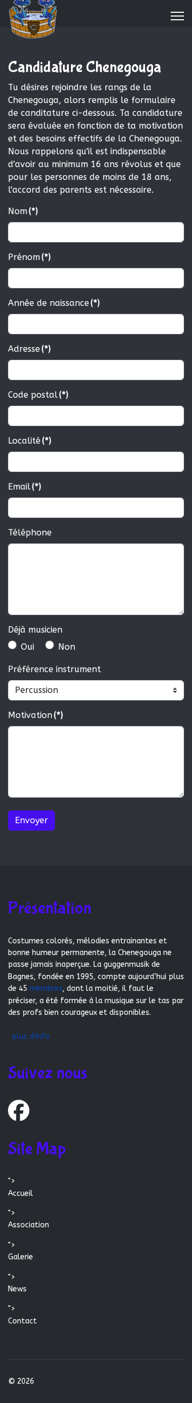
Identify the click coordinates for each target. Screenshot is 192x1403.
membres (45, 988)
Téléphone (30, 532)
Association (28, 1224)
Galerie (20, 1257)
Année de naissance (54, 303)
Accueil (20, 1193)
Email (24, 487)
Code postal (38, 395)
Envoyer (31, 820)
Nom (23, 211)
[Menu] (177, 16)
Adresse (29, 349)
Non (66, 647)
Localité (29, 441)
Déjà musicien (35, 630)
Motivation (35, 715)
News (17, 1289)
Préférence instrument (54, 669)
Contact (22, 1321)
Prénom (29, 257)
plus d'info (31, 1036)
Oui (27, 647)
